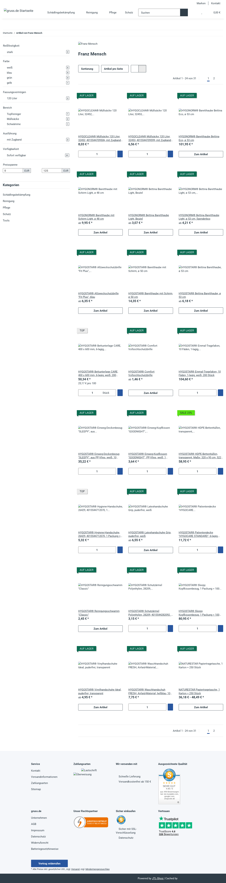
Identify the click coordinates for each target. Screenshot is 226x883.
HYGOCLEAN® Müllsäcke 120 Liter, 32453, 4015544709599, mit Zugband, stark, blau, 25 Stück (149, 138)
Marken (201, 3)
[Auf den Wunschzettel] (117, 96)
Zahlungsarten (39, 783)
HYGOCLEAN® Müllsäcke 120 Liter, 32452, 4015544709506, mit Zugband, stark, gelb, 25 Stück (99, 138)
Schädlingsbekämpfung (16, 194)
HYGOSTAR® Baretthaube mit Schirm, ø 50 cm (150, 295)
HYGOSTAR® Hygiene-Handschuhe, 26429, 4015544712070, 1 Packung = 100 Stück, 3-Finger (99, 534)
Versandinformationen (44, 776)
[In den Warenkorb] (120, 154)
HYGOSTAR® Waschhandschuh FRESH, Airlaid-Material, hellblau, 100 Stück (150, 691)
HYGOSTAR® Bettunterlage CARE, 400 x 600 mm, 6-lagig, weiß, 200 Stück (98, 373)
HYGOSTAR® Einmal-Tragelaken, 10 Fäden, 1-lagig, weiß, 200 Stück (200, 373)
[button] (194, 12)
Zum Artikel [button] (201, 154)
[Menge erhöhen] (113, 154)
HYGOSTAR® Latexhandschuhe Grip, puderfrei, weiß (149, 534)
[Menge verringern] (81, 154)
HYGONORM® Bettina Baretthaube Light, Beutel (148, 217)
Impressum (37, 830)
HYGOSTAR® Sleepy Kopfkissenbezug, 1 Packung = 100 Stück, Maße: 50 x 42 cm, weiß (199, 612)
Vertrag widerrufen (49, 863)
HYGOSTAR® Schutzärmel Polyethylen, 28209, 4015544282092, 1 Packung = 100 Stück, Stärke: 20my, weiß (150, 612)
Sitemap (36, 789)
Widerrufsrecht (39, 842)
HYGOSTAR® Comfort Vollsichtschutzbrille (141, 373)
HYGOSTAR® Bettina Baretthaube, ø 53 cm (200, 295)
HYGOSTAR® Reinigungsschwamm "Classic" (99, 612)
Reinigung (8, 201)
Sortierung (87, 68)
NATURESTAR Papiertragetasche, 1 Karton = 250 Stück (199, 691)
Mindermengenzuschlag (97, 869)
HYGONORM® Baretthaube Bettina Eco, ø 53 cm (199, 138)
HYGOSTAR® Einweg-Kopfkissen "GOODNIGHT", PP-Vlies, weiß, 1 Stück (147, 455)
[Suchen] (184, 12)
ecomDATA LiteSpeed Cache (195, 878)
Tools (6, 220)
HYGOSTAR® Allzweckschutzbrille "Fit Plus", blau (98, 295)
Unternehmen (39, 817)
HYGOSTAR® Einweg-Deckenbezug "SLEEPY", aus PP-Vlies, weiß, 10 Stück (98, 455)
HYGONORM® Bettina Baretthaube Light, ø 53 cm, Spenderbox (199, 217)
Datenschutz (38, 836)
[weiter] (220, 78)
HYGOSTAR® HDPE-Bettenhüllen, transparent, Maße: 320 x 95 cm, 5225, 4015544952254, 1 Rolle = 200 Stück (201, 455)
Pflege (6, 207)
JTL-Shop (158, 878)
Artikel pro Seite (113, 68)
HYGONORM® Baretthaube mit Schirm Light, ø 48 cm (96, 217)
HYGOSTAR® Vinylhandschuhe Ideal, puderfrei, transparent (99, 691)
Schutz (7, 214)
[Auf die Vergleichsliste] (107, 96)
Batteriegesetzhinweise (44, 849)
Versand (75, 869)
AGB (33, 824)
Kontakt (215, 3)
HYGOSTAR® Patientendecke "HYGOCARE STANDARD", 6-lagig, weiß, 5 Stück (198, 534)
